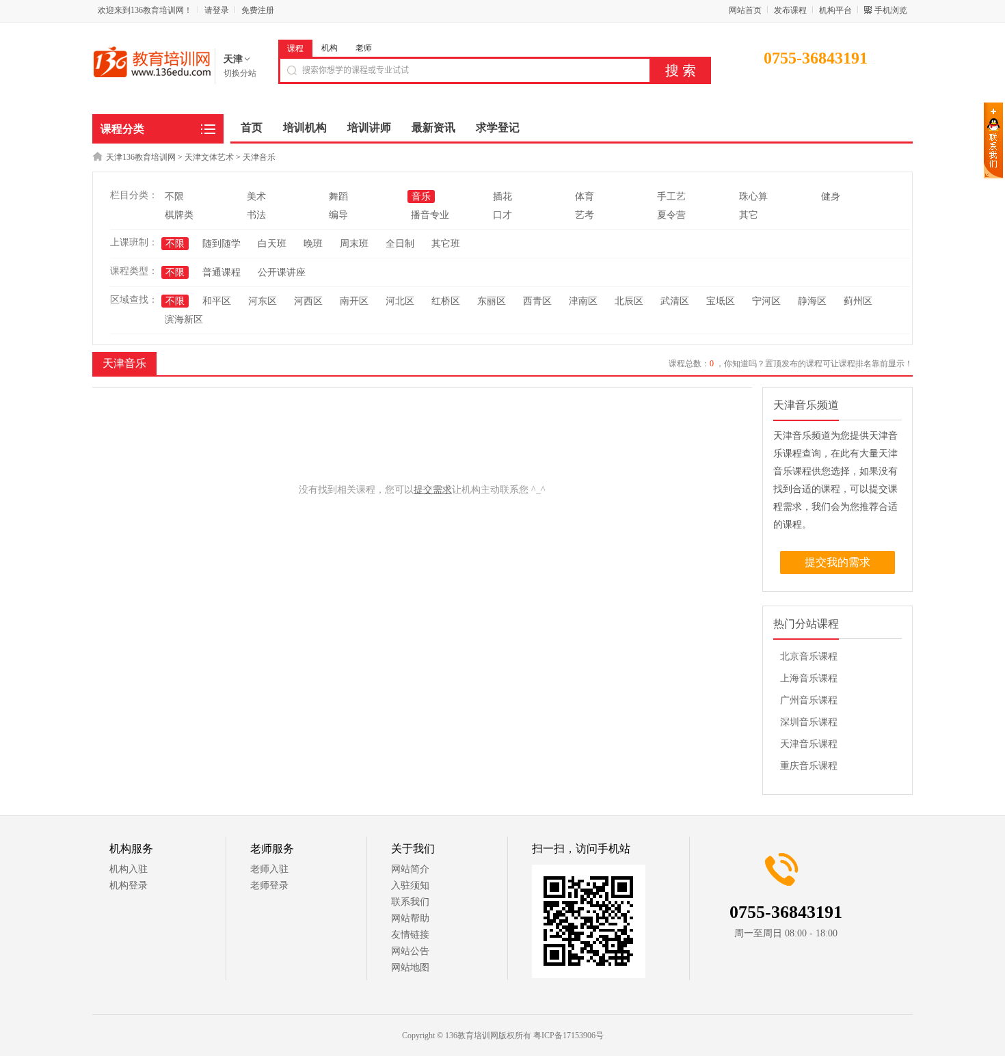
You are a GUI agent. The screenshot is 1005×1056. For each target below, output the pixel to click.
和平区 (216, 301)
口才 (502, 215)
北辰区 (629, 301)
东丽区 (491, 301)
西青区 (537, 301)
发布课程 (790, 10)
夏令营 (671, 215)
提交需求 (433, 490)
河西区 (308, 301)
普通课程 (221, 272)
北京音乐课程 (809, 656)
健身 (830, 196)
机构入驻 (128, 869)
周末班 (354, 244)
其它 (748, 215)
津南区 (583, 301)
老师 (364, 48)
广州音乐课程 (809, 700)
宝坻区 (720, 301)
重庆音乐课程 (809, 766)
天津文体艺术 (209, 157)
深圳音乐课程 (809, 722)
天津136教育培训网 (141, 157)
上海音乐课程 (809, 678)
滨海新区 (184, 319)
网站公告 (410, 951)
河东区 (262, 301)
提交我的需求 (837, 562)
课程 (295, 48)
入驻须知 (410, 885)
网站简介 (410, 869)
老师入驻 (269, 869)
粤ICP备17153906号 (568, 1035)
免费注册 (257, 10)
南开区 (354, 301)
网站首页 (745, 10)
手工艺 (671, 196)
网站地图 (410, 967)
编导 (338, 215)
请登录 (216, 10)
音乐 (421, 196)
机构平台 (835, 10)
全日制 (400, 244)
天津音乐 (259, 157)
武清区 (674, 301)
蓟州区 (858, 301)
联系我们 (410, 902)
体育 (584, 196)
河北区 (400, 301)
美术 (256, 196)
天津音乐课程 (809, 744)
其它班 (445, 244)
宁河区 (766, 301)
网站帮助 (410, 918)
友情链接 (410, 935)
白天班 (272, 244)
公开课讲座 (282, 272)
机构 (329, 48)
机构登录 (128, 885)
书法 (256, 215)
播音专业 (430, 215)
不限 (174, 196)
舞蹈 (338, 196)
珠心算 (753, 196)
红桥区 (445, 301)
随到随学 (221, 244)
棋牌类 (179, 215)
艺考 (584, 215)
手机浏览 (890, 10)
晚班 (313, 244)
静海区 (812, 301)
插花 (502, 196)
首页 (252, 127)
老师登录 (269, 885)
